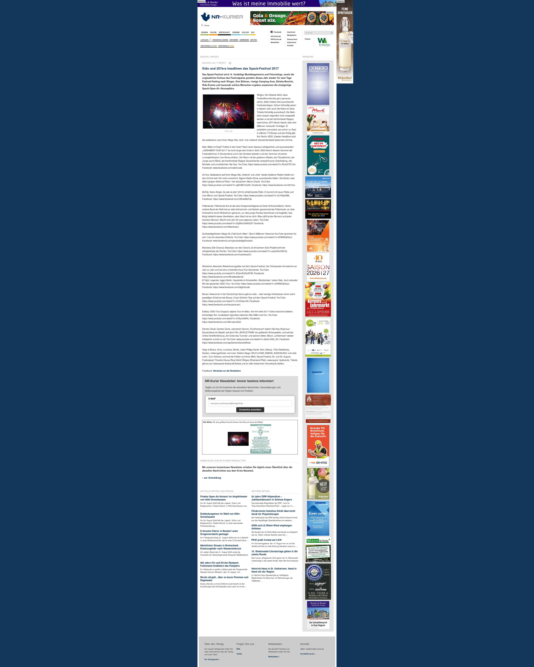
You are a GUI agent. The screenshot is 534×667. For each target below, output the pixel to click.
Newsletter (275, 42)
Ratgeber (234, 40)
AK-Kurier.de (276, 36)
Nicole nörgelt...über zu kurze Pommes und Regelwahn (224, 578)
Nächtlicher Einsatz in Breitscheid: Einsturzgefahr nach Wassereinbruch (220, 547)
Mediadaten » (274, 656)
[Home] (202, 25)
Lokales (205, 40)
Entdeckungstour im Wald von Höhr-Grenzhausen (220, 515)
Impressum (291, 42)
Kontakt (290, 45)
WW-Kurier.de (276, 39)
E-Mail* (212, 399)
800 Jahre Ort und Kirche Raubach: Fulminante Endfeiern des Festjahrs (220, 564)
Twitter (239, 653)
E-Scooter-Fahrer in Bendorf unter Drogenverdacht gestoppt (219, 532)
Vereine (236, 32)
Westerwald (209, 46)
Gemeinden (244, 40)
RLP (253, 32)
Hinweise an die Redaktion (227, 370)
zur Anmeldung (212, 477)
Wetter (253, 40)
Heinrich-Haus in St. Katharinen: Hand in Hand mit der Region (273, 570)
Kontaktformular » (308, 653)
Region (204, 32)
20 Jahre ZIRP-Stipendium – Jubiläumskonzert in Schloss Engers (271, 498)
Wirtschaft (224, 32)
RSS (238, 649)
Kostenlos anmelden (250, 409)
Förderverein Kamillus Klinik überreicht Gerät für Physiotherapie (273, 512)
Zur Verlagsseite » (212, 659)
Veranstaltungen (220, 40)
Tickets (308, 39)
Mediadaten (291, 35)
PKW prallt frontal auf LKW (266, 540)
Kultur (245, 32)
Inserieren (291, 32)
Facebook (277, 32)
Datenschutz (292, 39)
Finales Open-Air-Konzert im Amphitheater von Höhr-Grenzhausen (223, 498)
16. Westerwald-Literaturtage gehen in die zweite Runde (274, 553)
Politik (213, 32)
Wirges (214, 56)
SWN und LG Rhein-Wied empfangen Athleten (271, 527)
